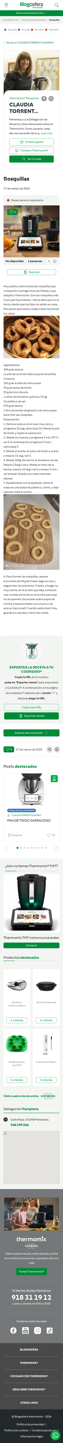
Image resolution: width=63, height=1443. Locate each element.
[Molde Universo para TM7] (16, 1044)
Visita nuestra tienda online (30, 13)
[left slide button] (7, 847)
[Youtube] (25, 1330)
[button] (56, 5)
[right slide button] (55, 847)
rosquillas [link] (54, 20)
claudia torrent (11, 20)
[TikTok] (50, 1330)
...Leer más (45, 133)
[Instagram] (37, 1330)
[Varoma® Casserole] (46, 984)
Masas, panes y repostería (22, 810)
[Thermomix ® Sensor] (46, 1044)
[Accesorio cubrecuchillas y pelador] (16, 984)
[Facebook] (13, 1330)
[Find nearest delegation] (6, 5)
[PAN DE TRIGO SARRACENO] (31, 791)
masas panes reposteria (34, 20)
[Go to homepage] (31, 5)
